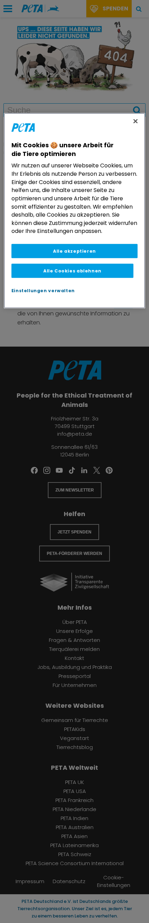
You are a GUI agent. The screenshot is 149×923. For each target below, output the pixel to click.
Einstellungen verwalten (43, 291)
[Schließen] (135, 121)
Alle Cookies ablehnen (72, 271)
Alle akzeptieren (74, 251)
